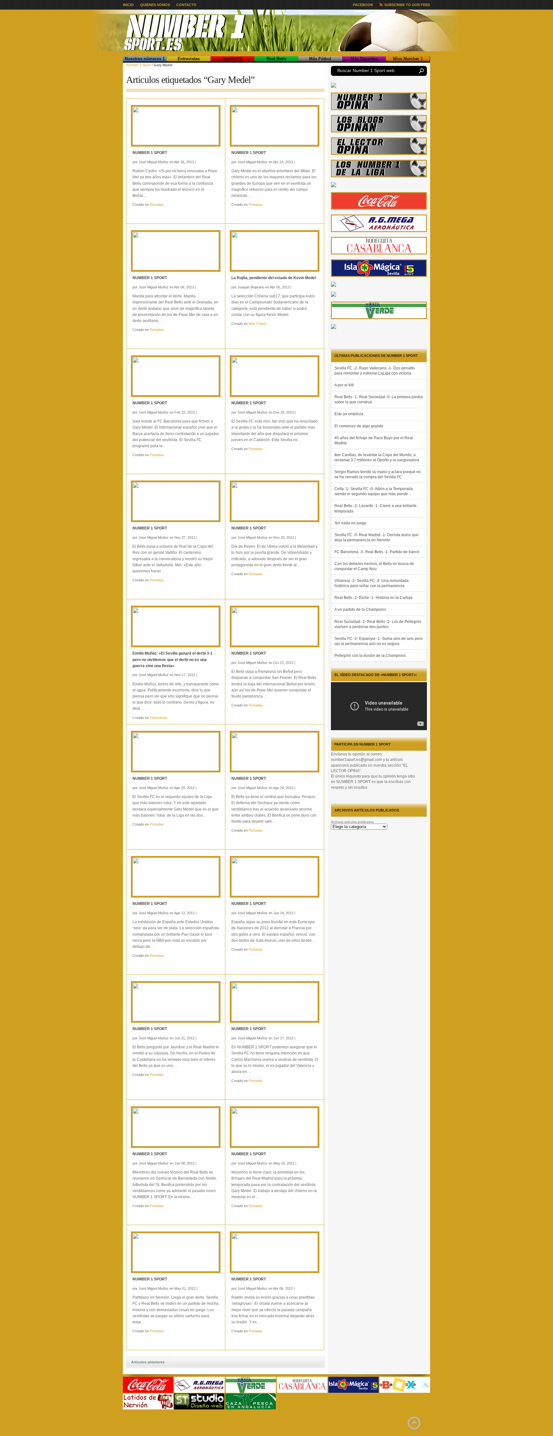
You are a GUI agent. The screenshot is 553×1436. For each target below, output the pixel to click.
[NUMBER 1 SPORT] (175, 126)
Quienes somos (155, 5)
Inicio (128, 5)
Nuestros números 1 (145, 58)
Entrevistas (189, 58)
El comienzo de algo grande (358, 426)
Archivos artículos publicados (352, 822)
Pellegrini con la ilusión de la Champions (370, 655)
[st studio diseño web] (199, 1408)
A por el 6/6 (344, 385)
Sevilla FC (232, 58)
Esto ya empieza (348, 414)
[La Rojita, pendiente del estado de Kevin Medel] (274, 251)
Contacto (186, 5)
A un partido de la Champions (360, 609)
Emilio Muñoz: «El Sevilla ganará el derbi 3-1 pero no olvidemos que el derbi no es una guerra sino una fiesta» (172, 659)
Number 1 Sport (138, 65)
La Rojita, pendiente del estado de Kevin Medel (273, 278)
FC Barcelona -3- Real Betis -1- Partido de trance (377, 552)
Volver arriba (414, 1422)
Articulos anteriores (147, 1362)
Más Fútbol (320, 58)
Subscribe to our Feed (407, 5)
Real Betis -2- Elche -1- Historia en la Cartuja (373, 598)
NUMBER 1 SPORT (149, 152)
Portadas (157, 204)
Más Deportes (364, 58)
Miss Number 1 (408, 58)
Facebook (363, 5)
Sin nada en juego (350, 523)
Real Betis (276, 58)
